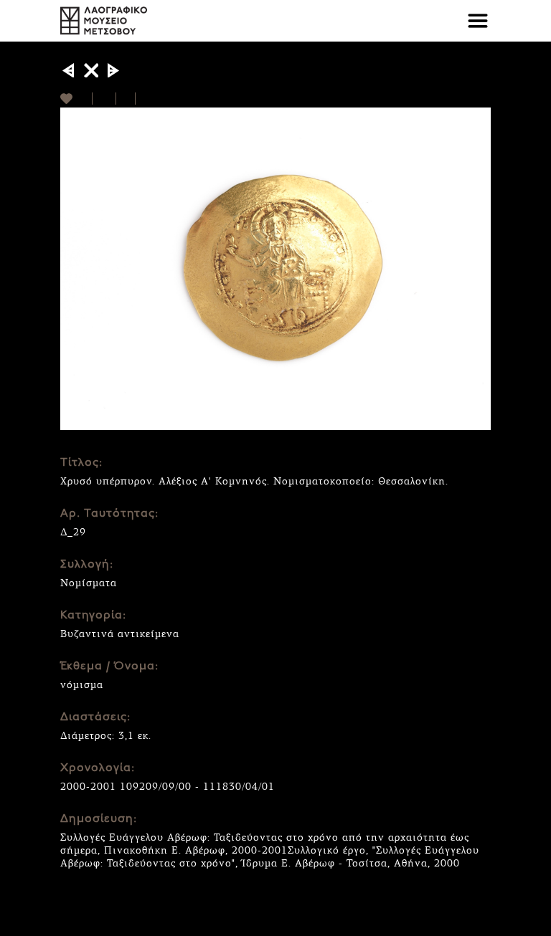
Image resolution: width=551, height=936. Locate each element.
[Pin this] (142, 98)
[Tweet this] (126, 98)
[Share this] (104, 98)
